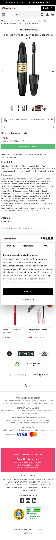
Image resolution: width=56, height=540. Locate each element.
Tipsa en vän (10, 158)
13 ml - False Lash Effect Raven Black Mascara (31, 119)
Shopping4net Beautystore (37, 488)
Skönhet (18, 21)
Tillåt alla (28, 291)
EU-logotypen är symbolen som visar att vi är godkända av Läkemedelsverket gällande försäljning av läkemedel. (28, 420)
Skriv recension (38, 155)
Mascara (4, 23)
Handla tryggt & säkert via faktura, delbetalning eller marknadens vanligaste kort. (28, 431)
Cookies (46, 482)
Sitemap (38, 529)
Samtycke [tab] (10, 245)
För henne (27, 21)
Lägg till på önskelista (15, 155)
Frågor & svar (20, 480)
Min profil (8, 480)
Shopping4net (6, 21)
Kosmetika (37, 21)
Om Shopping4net (15, 488)
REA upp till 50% (15, 2)
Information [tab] (28, 245)
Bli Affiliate (34, 482)
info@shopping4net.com (28, 468)
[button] (52, 15)
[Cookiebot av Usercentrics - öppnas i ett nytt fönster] (41, 238)
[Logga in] (47, 15)
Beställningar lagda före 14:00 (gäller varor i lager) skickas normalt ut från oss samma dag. (28, 410)
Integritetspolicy (14, 485)
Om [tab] (46, 245)
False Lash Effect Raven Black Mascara (24, 23)
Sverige (27, 533)
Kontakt (50, 480)
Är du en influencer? (17, 482)
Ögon (46, 21)
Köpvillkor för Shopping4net (38, 485)
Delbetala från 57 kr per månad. (14, 141)
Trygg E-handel (29, 490)
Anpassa (26, 299)
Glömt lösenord (37, 480)
